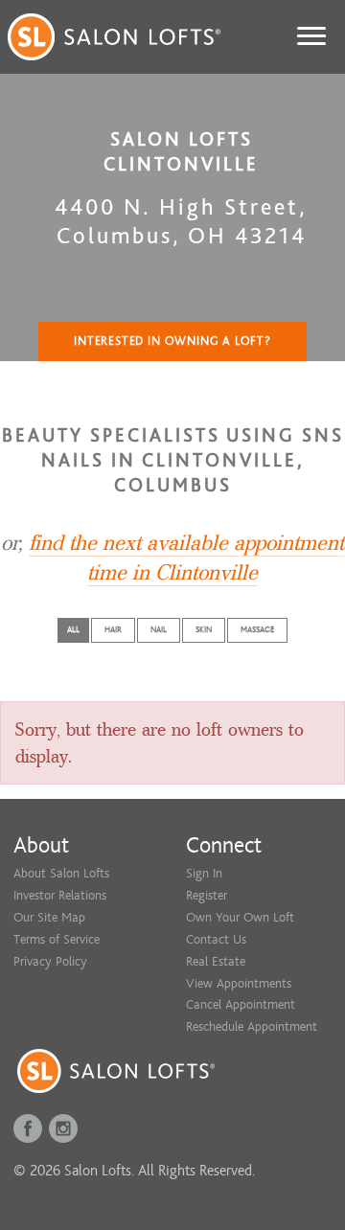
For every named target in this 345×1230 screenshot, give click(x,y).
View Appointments (238, 983)
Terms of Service (56, 939)
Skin (204, 630)
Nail (158, 630)
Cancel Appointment (240, 1004)
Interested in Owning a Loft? (172, 341)
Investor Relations (59, 895)
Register (206, 895)
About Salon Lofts (61, 873)
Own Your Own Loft (240, 917)
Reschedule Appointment (251, 1026)
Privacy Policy (50, 961)
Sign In (204, 873)
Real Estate (215, 961)
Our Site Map (49, 917)
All (73, 630)
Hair (113, 630)
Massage (257, 630)
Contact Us (216, 939)
